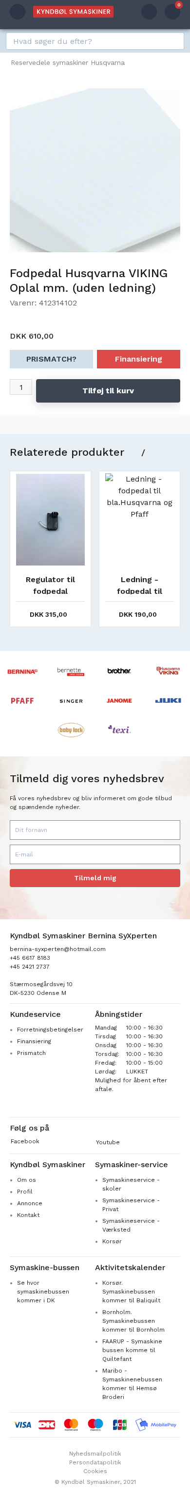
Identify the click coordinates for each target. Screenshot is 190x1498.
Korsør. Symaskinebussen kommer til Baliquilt (131, 1291)
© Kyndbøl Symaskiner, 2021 (95, 1481)
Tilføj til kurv (108, 390)
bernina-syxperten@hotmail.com (58, 949)
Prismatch (31, 1053)
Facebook (25, 1141)
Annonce (29, 1203)
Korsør (112, 1241)
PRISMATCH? (51, 359)
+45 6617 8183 (30, 957)
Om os (26, 1179)
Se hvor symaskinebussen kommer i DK (43, 1291)
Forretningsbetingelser (50, 1029)
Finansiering (138, 359)
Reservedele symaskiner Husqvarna (68, 62)
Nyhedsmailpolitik (95, 1453)
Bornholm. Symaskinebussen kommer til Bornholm (133, 1321)
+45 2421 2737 (30, 966)
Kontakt (28, 1215)
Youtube (108, 1142)
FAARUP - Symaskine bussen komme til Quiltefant (132, 1350)
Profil (25, 1191)
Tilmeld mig (95, 878)
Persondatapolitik (95, 1462)
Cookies (95, 1471)
